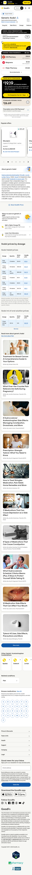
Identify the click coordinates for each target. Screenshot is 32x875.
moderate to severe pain (17, 179)
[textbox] (16, 768)
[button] (1, 2)
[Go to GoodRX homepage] (5, 8)
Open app (27, 2)
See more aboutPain (7, 336)
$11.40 (25, 283)
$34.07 (26, 267)
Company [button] (4, 750)
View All (19, 691)
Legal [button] (3, 754)
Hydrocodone (6, 175)
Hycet (16, 177)
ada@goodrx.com (16, 839)
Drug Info (4, 25)
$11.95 (25, 277)
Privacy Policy (4, 780)
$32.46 (26, 294)
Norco (8, 177)
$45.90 (26, 323)
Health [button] (3, 740)
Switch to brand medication (8, 22)
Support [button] (3, 745)
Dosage (21, 25)
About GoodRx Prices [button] (17, 205)
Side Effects (13, 25)
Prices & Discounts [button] (7, 731)
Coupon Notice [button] (8, 13)
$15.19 (25, 261)
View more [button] (16, 645)
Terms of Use (15, 779)
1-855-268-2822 (7, 839)
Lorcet (27, 175)
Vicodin (22, 175)
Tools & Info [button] (4, 736)
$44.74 (26, 272)
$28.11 (25, 288)
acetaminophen (14, 175)
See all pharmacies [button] (15, 72)
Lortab (4, 177)
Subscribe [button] (22, 785)
